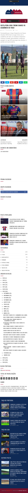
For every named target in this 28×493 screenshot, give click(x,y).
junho (5, 306)
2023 (3, 282)
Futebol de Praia (5, 262)
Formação (4, 260)
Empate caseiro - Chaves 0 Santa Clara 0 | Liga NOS (14, 347)
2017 (3, 360)
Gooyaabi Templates (22, 490)
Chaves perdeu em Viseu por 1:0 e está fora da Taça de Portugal (18, 422)
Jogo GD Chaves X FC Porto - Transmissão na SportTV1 (18, 442)
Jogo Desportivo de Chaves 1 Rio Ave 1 (13, 339)
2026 (3, 278)
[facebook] (14, 3)
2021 (3, 287)
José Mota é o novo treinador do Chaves (14, 337)
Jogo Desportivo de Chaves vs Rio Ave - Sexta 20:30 (15, 343)
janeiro (6, 355)
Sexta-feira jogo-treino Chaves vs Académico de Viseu (12, 319)
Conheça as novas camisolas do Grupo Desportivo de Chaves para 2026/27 (18, 235)
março (6, 313)
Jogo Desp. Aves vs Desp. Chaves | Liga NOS (14, 335)
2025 (3, 280)
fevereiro (6, 353)
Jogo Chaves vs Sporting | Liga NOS (12, 328)
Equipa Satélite (5, 257)
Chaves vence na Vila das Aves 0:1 (12, 330)
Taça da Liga (4, 267)
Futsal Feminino (5, 265)
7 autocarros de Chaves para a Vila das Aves (15, 332)
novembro (6, 295)
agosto (6, 302)
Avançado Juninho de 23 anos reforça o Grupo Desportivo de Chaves (18, 242)
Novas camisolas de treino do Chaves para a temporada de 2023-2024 (14, 116)
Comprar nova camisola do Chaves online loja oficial (13, 100)
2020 (3, 289)
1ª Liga (16, 30)
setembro (6, 300)
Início (3, 21)
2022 (3, 284)
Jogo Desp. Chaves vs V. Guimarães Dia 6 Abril (15, 315)
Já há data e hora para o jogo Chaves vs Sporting (14, 323)
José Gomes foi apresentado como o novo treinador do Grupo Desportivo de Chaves (14, 132)
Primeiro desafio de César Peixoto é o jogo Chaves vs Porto (18, 450)
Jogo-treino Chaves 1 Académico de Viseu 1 (14, 317)
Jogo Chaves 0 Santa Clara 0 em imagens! (14, 341)
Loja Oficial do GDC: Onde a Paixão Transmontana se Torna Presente (18, 221)
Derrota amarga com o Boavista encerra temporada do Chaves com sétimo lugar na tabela (18, 472)
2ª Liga (3, 254)
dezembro (6, 293)
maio (5, 309)
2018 (3, 358)
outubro (6, 297)
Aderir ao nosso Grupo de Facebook (9, 191)
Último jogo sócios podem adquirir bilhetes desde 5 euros (17, 481)
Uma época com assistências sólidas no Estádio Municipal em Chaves (18, 463)
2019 (3, 291)
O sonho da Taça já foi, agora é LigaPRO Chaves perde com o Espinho (17, 414)
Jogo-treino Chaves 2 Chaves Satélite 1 (13, 326)
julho (5, 304)
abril (5, 311)
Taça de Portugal (6, 270)
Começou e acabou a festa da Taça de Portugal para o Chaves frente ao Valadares (18, 406)
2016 (3, 362)
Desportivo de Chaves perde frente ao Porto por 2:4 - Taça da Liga (18, 435)
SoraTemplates (9, 490)
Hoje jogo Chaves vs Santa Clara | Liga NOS (14, 350)
